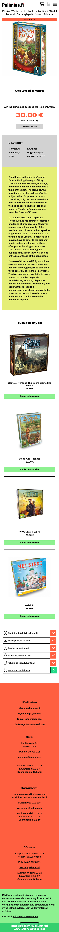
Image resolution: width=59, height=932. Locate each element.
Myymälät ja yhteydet (29, 714)
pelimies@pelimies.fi (29, 757)
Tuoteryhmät (19, 11)
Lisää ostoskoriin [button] (29, 396)
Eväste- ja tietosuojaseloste (30, 724)
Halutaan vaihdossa (19, 670)
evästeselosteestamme (25, 916)
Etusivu (6, 11)
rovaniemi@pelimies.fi (29, 808)
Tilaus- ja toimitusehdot (29, 719)
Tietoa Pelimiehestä (30, 708)
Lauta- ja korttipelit (38, 11)
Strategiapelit (25, 14)
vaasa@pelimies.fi (30, 867)
